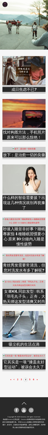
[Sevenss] (5, 5)
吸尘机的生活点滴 (24, 344)
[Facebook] (17, 410)
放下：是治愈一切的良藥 (24, 154)
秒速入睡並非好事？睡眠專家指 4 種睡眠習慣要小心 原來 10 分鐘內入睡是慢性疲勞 (24, 236)
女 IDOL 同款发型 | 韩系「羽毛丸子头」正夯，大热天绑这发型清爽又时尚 (24, 296)
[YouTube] (24, 410)
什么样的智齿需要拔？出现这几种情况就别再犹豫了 (24, 202)
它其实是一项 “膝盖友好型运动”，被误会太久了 (24, 364)
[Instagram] (32, 410)
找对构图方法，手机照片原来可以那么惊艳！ (24, 134)
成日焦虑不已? (24, 89)
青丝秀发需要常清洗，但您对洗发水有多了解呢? (24, 267)
